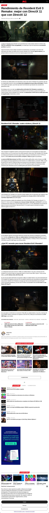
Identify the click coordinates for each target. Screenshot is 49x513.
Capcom (16, 319)
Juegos (27, 319)
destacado (21, 319)
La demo (3, 43)
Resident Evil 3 (10, 43)
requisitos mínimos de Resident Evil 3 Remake (22, 196)
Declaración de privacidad (29, 511)
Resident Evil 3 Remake (35, 319)
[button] (47, 486)
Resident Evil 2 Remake (20, 202)
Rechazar (24, 505)
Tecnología (44, 319)
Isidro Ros (17, 18)
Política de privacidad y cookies (19, 511)
